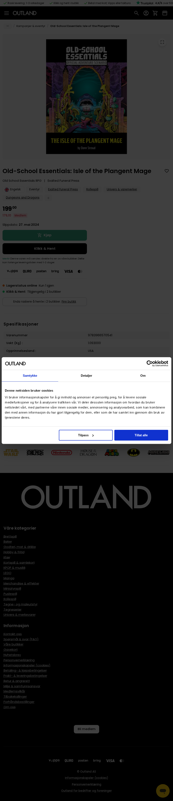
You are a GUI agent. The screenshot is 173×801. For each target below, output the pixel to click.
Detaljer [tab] (86, 375)
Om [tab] (143, 375)
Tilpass (83, 435)
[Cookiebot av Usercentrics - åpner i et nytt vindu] (149, 363)
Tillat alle (141, 435)
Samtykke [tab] (30, 375)
